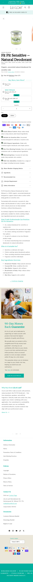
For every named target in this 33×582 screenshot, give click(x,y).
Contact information (17, 562)
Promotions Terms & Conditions (12, 452)
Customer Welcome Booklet (11, 516)
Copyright (6, 470)
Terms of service (17, 559)
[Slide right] (20, 49)
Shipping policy (26, 559)
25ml (4, 115)
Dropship (6, 460)
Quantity (16, 105)
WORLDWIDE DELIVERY (8, 571)
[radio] (16, 84)
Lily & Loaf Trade (10, 557)
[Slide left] (13, 49)
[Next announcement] (30, 2)
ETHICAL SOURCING (17, 573)
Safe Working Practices (9, 456)
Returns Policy (7, 482)
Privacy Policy (7, 478)
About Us (4, 412)
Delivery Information (9, 445)
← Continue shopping (16, 281)
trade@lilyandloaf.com (10, 503)
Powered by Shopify (18, 557)
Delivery (11, 75)
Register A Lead (7, 523)
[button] (3, 7)
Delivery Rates (11, 71)
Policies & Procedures (9, 474)
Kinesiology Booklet (8, 520)
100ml (12, 115)
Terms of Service (8, 485)
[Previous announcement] (3, 2)
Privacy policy (8, 559)
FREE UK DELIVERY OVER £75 (18, 12)
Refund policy (28, 557)
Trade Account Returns (14, 375)
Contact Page (13, 495)
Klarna (5, 448)
